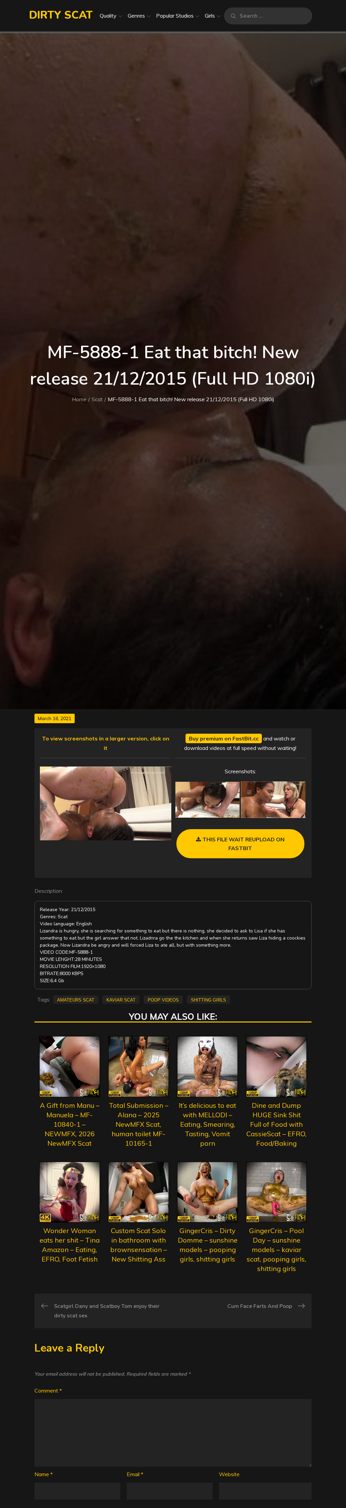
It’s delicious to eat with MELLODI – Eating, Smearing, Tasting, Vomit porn (207, 1124)
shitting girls (208, 999)
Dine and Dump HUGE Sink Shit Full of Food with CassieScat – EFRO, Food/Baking (276, 1124)
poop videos (163, 999)
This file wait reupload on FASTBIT (243, 844)
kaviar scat (120, 999)
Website (229, 1474)
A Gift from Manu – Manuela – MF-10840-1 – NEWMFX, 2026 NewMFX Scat (69, 1124)
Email (135, 1474)
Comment (48, 1390)
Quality (108, 15)
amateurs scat (75, 999)
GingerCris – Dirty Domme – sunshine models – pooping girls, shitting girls (208, 1244)
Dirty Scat (61, 15)
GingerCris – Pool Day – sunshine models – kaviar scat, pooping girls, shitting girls (276, 1249)
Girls (210, 15)
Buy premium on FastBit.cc (223, 738)
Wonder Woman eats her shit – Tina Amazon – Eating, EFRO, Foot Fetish (70, 1244)
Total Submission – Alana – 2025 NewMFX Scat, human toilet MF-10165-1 (138, 1124)
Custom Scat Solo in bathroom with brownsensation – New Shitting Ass (138, 1244)
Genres (136, 15)
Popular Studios (175, 15)
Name (43, 1474)
